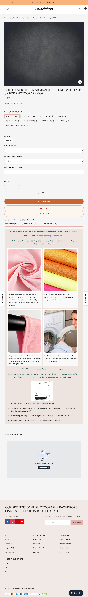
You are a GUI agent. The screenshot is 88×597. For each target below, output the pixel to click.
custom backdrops (34, 403)
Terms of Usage (64, 552)
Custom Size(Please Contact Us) (17, 126)
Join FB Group (9, 552)
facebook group (17, 220)
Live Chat (8, 567)
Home (6, 18)
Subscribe (77, 523)
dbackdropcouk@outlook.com (49, 236)
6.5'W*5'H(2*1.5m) (29, 116)
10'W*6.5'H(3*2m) (12, 121)
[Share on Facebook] (11, 103)
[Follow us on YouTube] (22, 521)
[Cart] (84, 9)
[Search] (8, 9)
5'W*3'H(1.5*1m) (12, 116)
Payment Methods (65, 543)
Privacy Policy (64, 548)
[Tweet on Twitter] (17, 103)
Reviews (7, 576)
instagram (64, 241)
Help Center (9, 563)
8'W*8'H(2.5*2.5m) (30, 121)
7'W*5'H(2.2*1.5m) (46, 116)
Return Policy (37, 543)
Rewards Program (65, 539)
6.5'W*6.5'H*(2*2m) (64, 116)
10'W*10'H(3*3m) (48, 121)
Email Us (8, 571)
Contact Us (8, 543)
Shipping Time (37, 539)
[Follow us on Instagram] (12, 521)
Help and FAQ (9, 548)
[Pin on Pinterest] (14, 103)
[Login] (79, 9)
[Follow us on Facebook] (7, 521)
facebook (48, 244)
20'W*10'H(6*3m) (65, 121)
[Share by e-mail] (21, 103)
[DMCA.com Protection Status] (44, 594)
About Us (8, 539)
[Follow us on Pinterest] (17, 521)
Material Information (39, 548)
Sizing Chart (36, 552)
